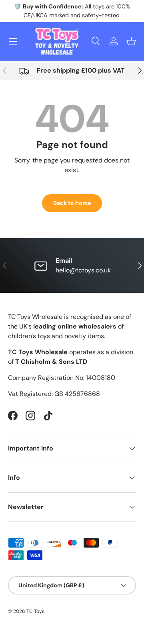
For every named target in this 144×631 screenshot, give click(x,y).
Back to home (72, 203)
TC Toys (35, 611)
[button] (131, 41)
